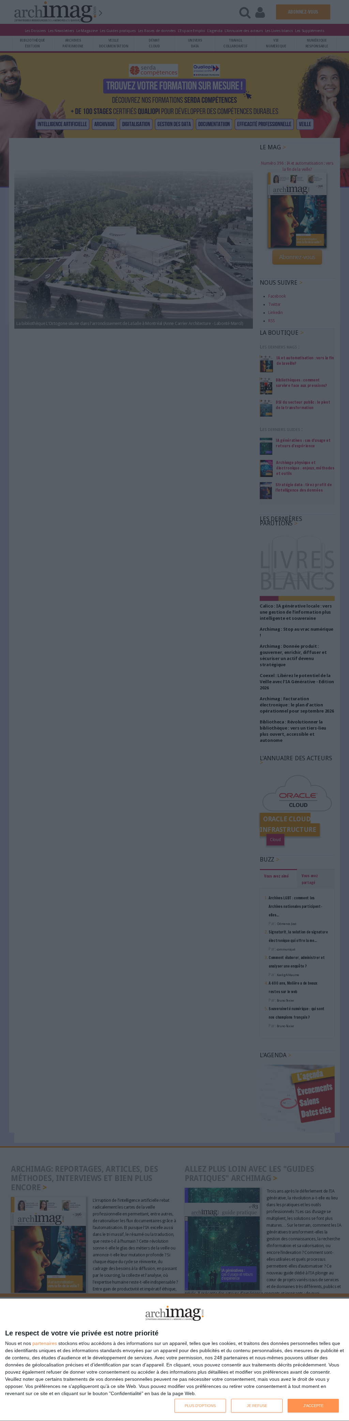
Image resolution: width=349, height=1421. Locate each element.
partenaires (44, 1343)
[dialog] (174, 1360)
